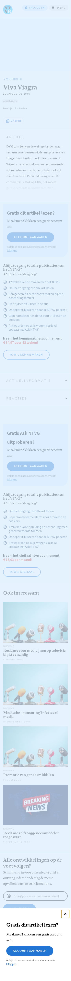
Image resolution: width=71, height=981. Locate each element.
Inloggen (11, 964)
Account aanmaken (30, 951)
